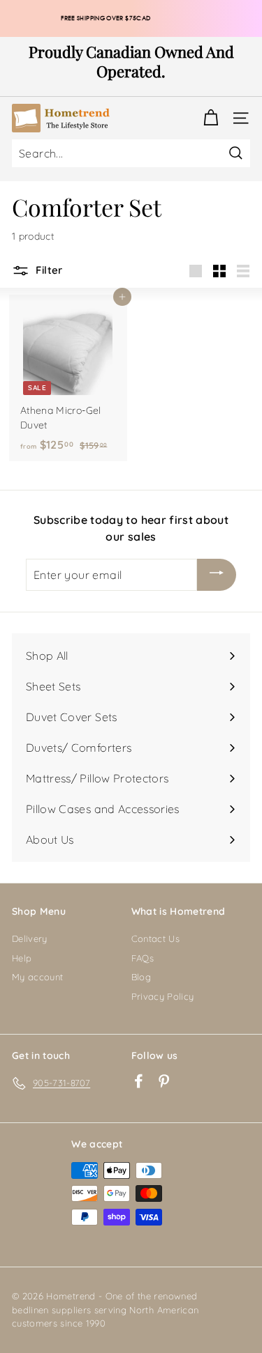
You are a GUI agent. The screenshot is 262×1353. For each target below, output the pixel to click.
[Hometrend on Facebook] (138, 1081)
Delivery (30, 938)
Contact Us (155, 938)
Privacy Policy (162, 996)
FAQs (142, 958)
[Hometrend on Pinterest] (164, 1081)
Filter (48, 270)
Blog (141, 976)
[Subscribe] (216, 575)
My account (38, 976)
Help (21, 958)
